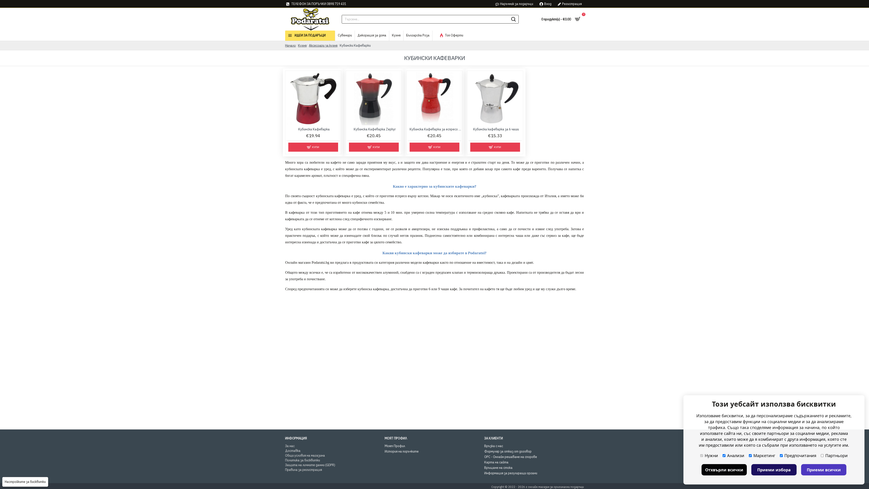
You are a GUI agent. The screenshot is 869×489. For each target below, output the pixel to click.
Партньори (836, 455)
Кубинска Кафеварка (314, 129)
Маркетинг (764, 455)
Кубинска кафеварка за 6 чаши (496, 129)
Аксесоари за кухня (323, 45)
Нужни (711, 455)
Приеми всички (824, 469)
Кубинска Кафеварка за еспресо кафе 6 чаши (435, 129)
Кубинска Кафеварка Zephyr (375, 129)
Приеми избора (774, 469)
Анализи (735, 455)
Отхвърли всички (724, 469)
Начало (290, 45)
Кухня (302, 45)
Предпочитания (800, 455)
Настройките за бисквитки (25, 482)
